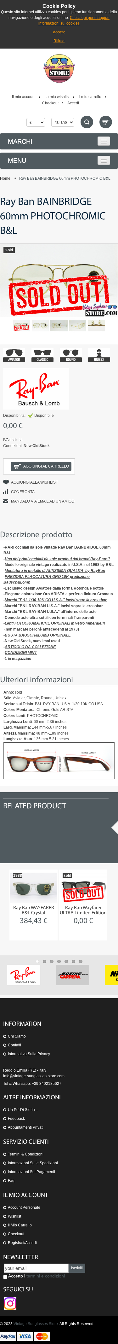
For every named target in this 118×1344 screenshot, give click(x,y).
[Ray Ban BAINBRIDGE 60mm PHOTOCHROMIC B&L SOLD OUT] (21, 325)
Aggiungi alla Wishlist (34, 482)
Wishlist (14, 1216)
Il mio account (24, 97)
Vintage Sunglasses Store (36, 1324)
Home (5, 178)
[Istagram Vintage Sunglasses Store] (10, 1300)
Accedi (73, 103)
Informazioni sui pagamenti (31, 1172)
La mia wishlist (57, 97)
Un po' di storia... (23, 1110)
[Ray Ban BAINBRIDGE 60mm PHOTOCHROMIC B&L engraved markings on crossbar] (96, 325)
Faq (11, 1180)
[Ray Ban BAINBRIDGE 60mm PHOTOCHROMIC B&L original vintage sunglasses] (59, 325)
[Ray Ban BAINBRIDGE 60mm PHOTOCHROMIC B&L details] (78, 325)
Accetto (59, 32)
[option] (33, 905)
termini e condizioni (45, 1275)
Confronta (23, 492)
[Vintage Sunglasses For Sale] (59, 68)
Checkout (50, 103)
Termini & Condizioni (25, 1154)
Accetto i (36, 1275)
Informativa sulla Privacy (29, 1054)
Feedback (16, 1118)
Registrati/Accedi (22, 1243)
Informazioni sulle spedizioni (33, 1163)
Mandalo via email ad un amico (42, 501)
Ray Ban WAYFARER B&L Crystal (33, 910)
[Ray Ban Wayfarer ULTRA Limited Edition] (83, 887)
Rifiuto (59, 41)
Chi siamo (17, 1036)
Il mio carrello (89, 97)
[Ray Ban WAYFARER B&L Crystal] (33, 887)
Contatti (14, 1045)
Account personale (24, 1207)
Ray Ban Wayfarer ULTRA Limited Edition (83, 910)
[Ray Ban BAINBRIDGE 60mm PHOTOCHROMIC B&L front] (40, 325)
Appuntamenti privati (25, 1127)
